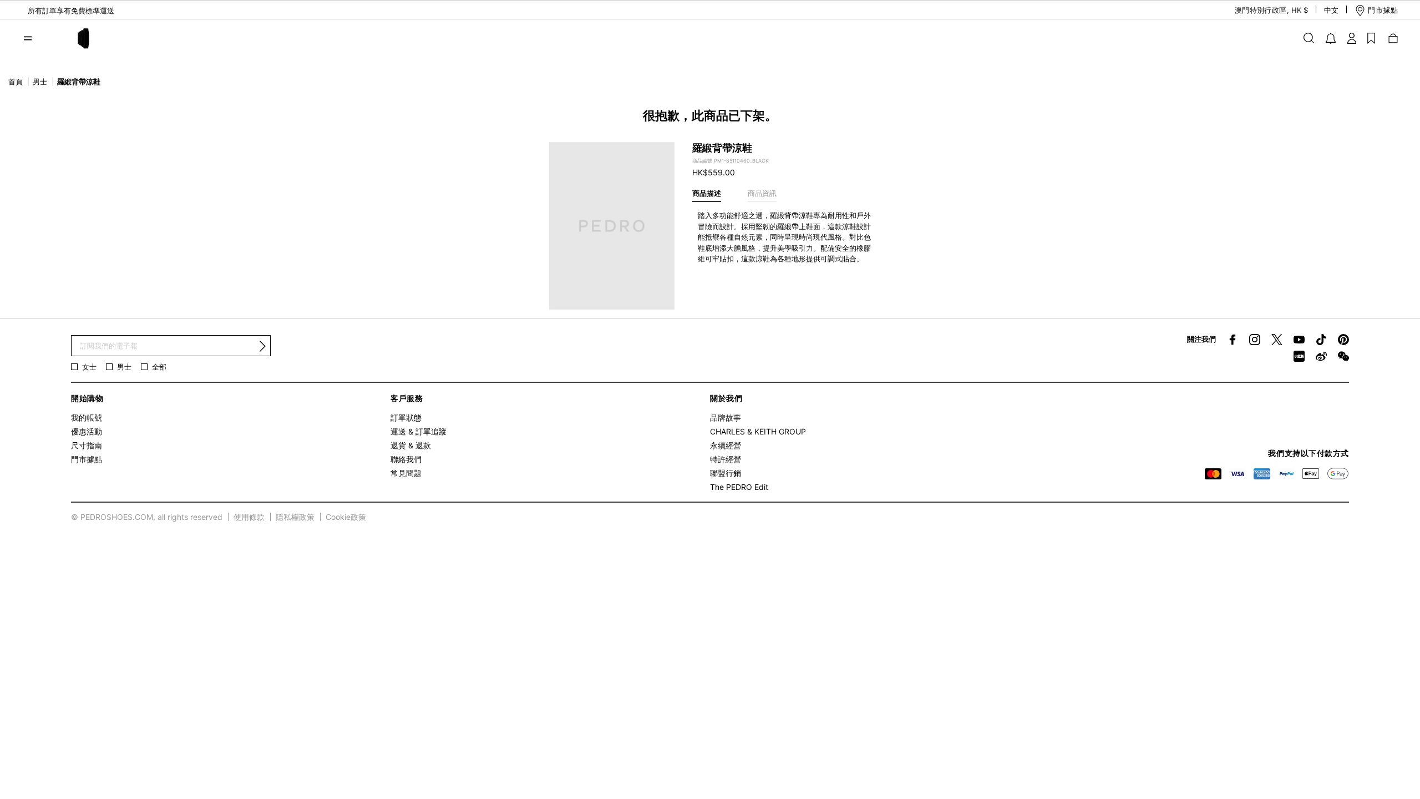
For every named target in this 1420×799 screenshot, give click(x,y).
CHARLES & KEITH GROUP (758, 431)
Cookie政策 (346, 517)
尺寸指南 (86, 445)
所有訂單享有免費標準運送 (71, 10)
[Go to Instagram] (1254, 339)
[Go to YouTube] (1299, 339)
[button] (1262, 10)
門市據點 (86, 459)
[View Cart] (1392, 37)
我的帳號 (86, 417)
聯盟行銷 (725, 473)
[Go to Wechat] (1343, 356)
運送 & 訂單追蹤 (418, 431)
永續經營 (725, 445)
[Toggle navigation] (27, 38)
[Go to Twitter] (1276, 339)
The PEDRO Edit (739, 487)
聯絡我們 (406, 459)
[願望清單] (1371, 37)
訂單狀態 (406, 417)
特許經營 (725, 459)
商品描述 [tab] (706, 193)
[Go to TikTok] (1321, 339)
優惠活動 (86, 431)
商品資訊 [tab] (762, 193)
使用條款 (249, 517)
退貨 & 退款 (410, 445)
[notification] (1331, 38)
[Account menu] (1351, 37)
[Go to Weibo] (1321, 356)
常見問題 (406, 473)
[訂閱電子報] (262, 346)
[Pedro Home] (82, 37)
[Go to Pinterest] (1343, 339)
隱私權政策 (295, 517)
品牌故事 (725, 417)
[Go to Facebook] (1232, 339)
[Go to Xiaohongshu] (1299, 356)
